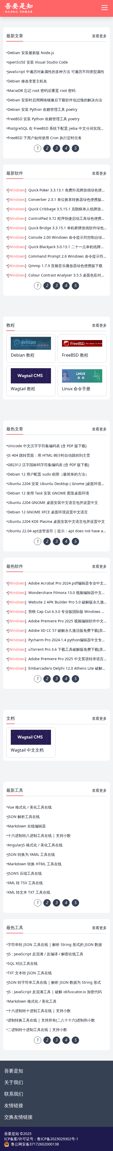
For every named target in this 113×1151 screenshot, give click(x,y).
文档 (10, 718)
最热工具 (14, 927)
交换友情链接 (18, 1117)
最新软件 (14, 173)
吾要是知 (13, 1070)
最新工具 (14, 790)
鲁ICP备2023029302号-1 (57, 1138)
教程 (10, 325)
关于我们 (13, 1082)
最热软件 (14, 566)
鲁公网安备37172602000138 (35, 1144)
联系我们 (13, 1094)
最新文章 (14, 36)
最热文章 (14, 429)
